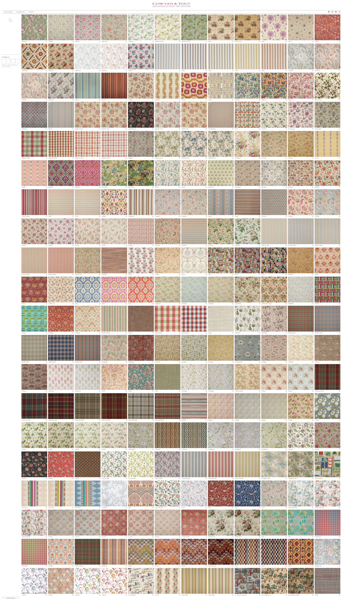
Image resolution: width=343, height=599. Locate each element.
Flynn (156, 391)
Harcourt (157, 449)
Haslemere (211, 449)
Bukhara (317, 187)
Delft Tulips (238, 304)
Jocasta (50, 537)
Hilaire (77, 478)
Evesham (157, 362)
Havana (290, 449)
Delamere (158, 304)
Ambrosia (77, 70)
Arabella (290, 70)
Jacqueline (104, 507)
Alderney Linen (159, 41)
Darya (316, 274)
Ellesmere (237, 333)
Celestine (157, 245)
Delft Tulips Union (267, 304)
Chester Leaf (78, 274)
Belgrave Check (26, 158)
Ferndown (51, 391)
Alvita (316, 41)
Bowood (210, 187)
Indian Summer (319, 478)
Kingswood (318, 566)
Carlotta (264, 216)
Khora (290, 566)
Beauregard (291, 129)
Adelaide (24, 41)
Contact (31, 12)
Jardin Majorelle (292, 507)
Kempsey (104, 566)
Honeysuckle (105, 478)
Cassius (77, 245)
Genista (184, 420)
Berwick (264, 158)
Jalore (183, 507)
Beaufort (264, 129)
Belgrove (130, 158)
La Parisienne (132, 595)
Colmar (157, 274)
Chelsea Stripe (265, 245)
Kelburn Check (79, 566)
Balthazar (24, 129)
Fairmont (290, 362)
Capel (210, 216)
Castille (130, 245)
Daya (76, 304)
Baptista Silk (185, 129)
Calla (50, 216)
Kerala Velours (212, 566)
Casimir (24, 245)
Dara (209, 274)
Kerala (130, 566)
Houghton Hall (266, 478)
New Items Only (8, 25)
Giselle (290, 420)
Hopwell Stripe (186, 478)
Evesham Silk (238, 362)
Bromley (264, 187)
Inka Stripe (25, 507)
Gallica (264, 391)
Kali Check (318, 537)
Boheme (51, 187)
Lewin (316, 595)
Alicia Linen (238, 41)
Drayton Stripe (106, 333)
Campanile (131, 216)
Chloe (130, 274)
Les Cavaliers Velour (293, 595)
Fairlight (264, 362)
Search (11, 20)
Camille (104, 216)
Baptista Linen (79, 129)
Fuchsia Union (239, 391)
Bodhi (316, 158)
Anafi (156, 70)
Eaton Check (158, 333)
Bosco (157, 187)
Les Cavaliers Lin (266, 595)
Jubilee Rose (211, 537)
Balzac (50, 129)
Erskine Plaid (291, 333)
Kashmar (51, 566)
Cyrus (183, 274)
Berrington (238, 158)
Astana (183, 100)
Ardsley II (51, 100)
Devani (317, 304)
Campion (157, 216)
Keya (236, 566)
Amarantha (25, 70)
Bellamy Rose (159, 158)
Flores (130, 391)
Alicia (210, 41)
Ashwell (157, 100)
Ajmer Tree (105, 41)
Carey (236, 216)
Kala (263, 537)
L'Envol (24, 595)
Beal (236, 129)
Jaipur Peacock (159, 507)
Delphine (290, 304)
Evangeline (105, 362)
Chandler (184, 245)
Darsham (290, 274)
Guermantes (131, 449)
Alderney (130, 41)
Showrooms (20, 12)
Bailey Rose (318, 100)
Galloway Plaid (319, 391)
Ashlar (130, 100)
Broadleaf (237, 187)
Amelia (130, 70)
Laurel (156, 595)
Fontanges (184, 391)
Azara (210, 100)
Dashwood (52, 304)
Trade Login (8, 12)
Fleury (103, 391)
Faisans (317, 362)
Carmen (290, 216)
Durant (130, 333)
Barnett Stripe (212, 129)
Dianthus (51, 333)
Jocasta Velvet (185, 537)
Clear (10, 52)
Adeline (51, 41)
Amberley (51, 70)
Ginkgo (210, 420)
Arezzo (77, 100)
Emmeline (264, 333)
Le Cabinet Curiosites (241, 595)
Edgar (210, 333)
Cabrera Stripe (26, 216)
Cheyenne (104, 274)
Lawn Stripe (185, 595)
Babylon (237, 100)
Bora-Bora (105, 187)
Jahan (129, 507)
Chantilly (210, 245)
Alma (263, 41)
